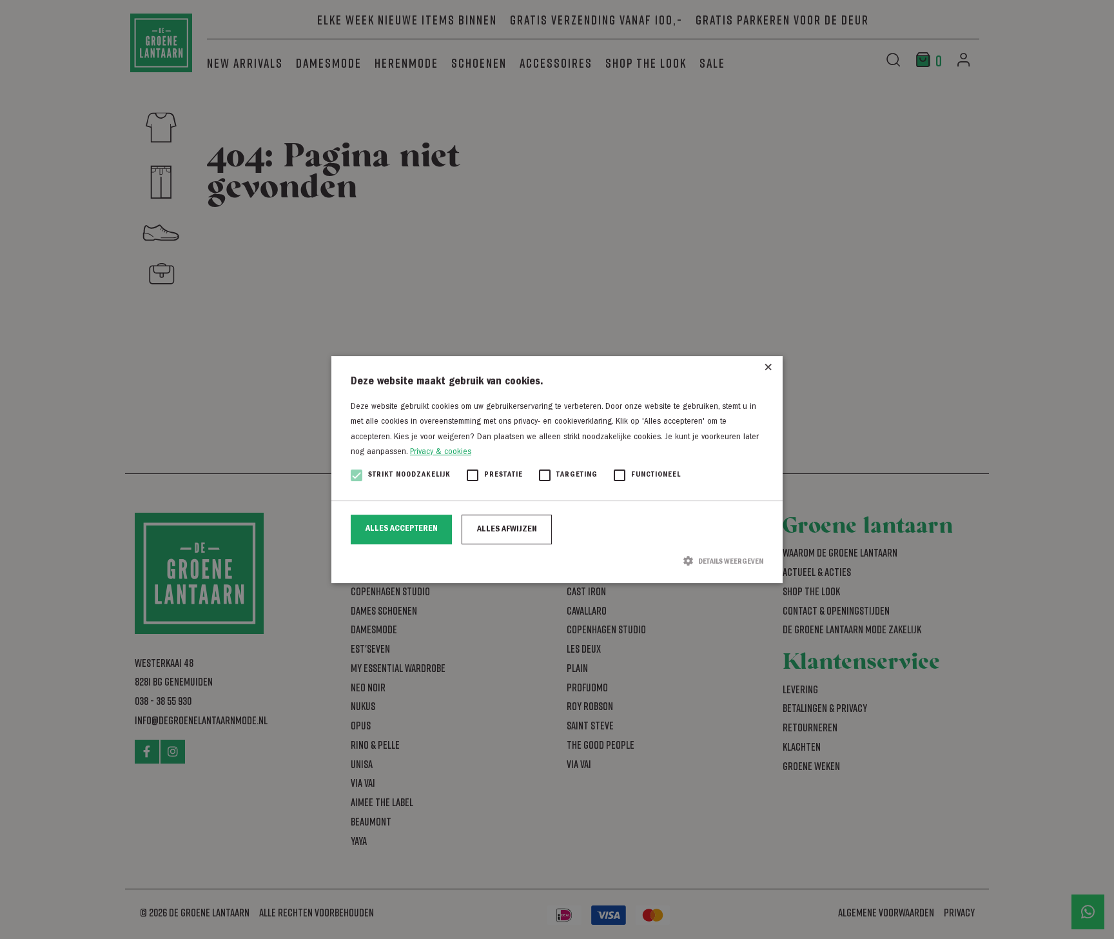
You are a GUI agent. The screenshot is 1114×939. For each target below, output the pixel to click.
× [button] (768, 370)
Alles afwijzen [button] (507, 529)
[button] (557, 561)
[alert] (557, 469)
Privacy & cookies (440, 452)
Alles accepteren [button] (402, 528)
